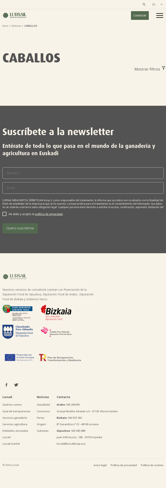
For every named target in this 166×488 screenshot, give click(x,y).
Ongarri (41, 424)
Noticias (16, 26)
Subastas (43, 430)
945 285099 (68, 404)
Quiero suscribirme (20, 228)
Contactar (139, 15)
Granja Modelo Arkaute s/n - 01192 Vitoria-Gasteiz (87, 411)
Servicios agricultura (14, 424)
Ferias (40, 418)
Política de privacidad (124, 465)
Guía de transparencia (16, 411)
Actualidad (43, 404)
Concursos (43, 411)
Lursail (6, 437)
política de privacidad (49, 214)
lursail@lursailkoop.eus (71, 443)
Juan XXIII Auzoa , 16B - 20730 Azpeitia (79, 437)
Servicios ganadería (14, 418)
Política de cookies (152, 465)
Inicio (5, 26)
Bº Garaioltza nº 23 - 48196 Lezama (78, 424)
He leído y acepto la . (36, 214)
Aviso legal (100, 465)
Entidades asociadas (15, 430)
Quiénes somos (12, 404)
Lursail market (11, 443)
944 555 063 (69, 418)
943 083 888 (71, 430)
